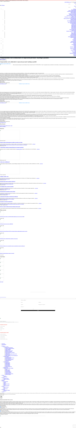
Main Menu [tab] (3, 343)
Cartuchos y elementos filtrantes (71, 11)
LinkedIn (6, 125)
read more (38, 149)
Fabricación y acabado (73, 53)
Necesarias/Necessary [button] (3, 406)
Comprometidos (74, 44)
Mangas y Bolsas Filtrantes (72, 10)
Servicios (74, 40)
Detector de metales (73, 37)
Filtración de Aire (73, 24)
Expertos (75, 45)
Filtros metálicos (73, 33)
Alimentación (74, 39)
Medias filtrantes (73, 26)
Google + (9, 125)
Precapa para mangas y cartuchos (71, 15)
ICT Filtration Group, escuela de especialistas (7, 186)
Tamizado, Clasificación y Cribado (71, 31)
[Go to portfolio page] (2, 261)
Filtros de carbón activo (72, 29)
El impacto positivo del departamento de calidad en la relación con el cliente (11, 142)
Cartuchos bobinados (73, 23)
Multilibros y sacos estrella (72, 13)
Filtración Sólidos (73, 9)
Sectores (75, 38)
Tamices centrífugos (73, 12)
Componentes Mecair (2, 336)
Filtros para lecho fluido (72, 14)
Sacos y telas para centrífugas (72, 22)
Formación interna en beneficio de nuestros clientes (7, 191)
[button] (0, 342)
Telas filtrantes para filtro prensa (71, 20)
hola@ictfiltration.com (68, 2)
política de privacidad (38, 309)
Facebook (1, 125)
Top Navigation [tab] (4, 344)
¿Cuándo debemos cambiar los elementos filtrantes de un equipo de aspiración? (12, 147)
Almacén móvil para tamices (72, 36)
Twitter (4, 125)
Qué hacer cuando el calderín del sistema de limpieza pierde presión (10, 206)
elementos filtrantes (19, 149)
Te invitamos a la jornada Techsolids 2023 (6, 201)
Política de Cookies (2, 328)
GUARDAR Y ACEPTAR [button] (4, 414)
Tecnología (74, 52)
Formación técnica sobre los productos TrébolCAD (7, 181)
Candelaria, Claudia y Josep (4, 176)
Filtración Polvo (74, 30)
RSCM (75, 47)
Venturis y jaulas (7, 353)
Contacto (74, 54)
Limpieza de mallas (73, 35)
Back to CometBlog (3, 59)
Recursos (74, 49)
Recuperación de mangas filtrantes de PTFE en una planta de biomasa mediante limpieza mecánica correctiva (13, 231)
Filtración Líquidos (73, 19)
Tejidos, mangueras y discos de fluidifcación (70, 18)
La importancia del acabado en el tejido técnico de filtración (9, 196)
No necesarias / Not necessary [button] (4, 410)
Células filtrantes (73, 25)
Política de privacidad (2, 326)
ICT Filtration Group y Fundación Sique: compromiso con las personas (9, 238)
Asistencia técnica (73, 41)
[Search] (75, 7)
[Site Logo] (2, 5)
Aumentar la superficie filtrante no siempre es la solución (7, 253)
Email (11, 125)
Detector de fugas (73, 17)
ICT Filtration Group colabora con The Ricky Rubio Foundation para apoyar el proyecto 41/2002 (12, 216)
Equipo (75, 46)
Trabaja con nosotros (73, 48)
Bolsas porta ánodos (73, 21)
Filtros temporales (73, 34)
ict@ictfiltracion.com (3, 83)
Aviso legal (1, 327)
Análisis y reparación (73, 42)
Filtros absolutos (73, 27)
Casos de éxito (74, 51)
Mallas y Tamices (73, 32)
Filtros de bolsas (74, 28)
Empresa (75, 43)
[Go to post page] (10, 159)
